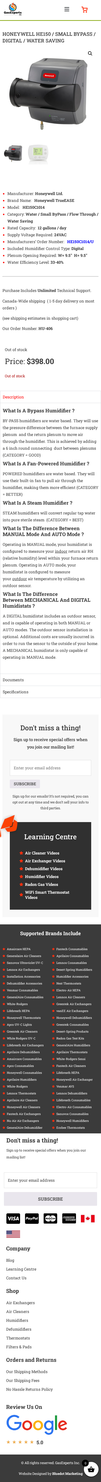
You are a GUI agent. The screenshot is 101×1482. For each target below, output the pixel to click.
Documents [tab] (13, 679)
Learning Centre (21, 1269)
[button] (67, 9)
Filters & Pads (19, 1346)
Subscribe (25, 783)
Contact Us (16, 1277)
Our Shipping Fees (22, 1380)
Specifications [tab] (15, 691)
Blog (10, 1260)
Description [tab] (13, 396)
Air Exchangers (20, 1302)
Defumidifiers (18, 1329)
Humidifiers (17, 1320)
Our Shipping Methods (27, 1371)
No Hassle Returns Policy (29, 1389)
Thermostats (18, 1337)
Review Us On (24, 1406)
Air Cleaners (17, 1311)
